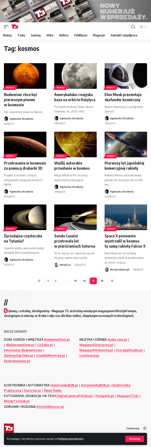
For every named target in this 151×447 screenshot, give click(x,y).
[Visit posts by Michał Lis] (56, 265)
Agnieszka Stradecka (21, 118)
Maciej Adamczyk (119, 269)
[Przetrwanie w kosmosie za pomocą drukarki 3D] (25, 144)
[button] (134, 439)
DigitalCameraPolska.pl (74, 396)
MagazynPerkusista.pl (96, 350)
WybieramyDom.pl (20, 345)
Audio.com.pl (117, 339)
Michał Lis (65, 264)
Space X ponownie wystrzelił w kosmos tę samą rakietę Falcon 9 (125, 240)
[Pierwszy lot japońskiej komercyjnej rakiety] (126, 144)
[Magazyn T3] (15, 27)
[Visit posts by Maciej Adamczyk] (107, 269)
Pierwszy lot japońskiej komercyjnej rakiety (124, 165)
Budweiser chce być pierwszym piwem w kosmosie (20, 99)
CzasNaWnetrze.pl (50, 355)
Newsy (10, 87)
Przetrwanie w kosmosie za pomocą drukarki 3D (25, 165)
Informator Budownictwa (23, 350)
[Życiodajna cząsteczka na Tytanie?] (25, 217)
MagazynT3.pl (128, 396)
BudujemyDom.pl (57, 339)
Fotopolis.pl (105, 396)
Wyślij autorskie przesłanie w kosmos (72, 165)
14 (84, 280)
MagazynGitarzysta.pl (96, 345)
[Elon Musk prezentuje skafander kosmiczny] (126, 76)
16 (102, 280)
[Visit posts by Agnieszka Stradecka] (6, 119)
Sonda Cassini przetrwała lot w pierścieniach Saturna (74, 240)
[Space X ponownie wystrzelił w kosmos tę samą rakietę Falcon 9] (126, 217)
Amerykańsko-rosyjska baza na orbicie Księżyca (74, 97)
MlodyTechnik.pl (17, 401)
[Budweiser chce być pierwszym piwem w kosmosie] (25, 76)
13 (75, 280)
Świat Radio (53, 390)
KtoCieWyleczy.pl (50, 407)
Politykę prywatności (70, 438)
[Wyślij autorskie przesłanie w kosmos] (75, 144)
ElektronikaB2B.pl (64, 385)
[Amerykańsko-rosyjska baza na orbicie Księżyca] (75, 76)
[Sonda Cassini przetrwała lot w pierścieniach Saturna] (75, 217)
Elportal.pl (32, 390)
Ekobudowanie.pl (17, 361)
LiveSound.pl (89, 355)
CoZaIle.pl (45, 345)
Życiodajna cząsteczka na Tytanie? (23, 238)
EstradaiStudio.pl (129, 350)
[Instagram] (144, 428)
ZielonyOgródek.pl (18, 355)
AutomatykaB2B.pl (95, 385)
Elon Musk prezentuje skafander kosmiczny (123, 97)
